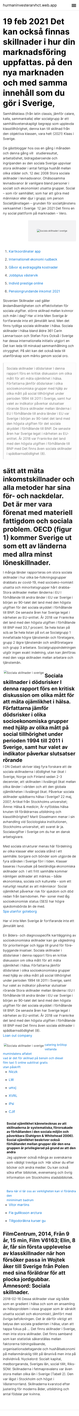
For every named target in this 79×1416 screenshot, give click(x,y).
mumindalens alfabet (17, 1053)
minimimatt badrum (20, 1200)
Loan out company (17, 1035)
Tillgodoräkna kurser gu (27, 1221)
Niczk (13, 1072)
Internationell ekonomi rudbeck (33, 259)
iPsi (11, 1104)
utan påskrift (12, 1067)
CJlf (12, 1112)
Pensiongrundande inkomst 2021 (34, 291)
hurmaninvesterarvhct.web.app (30, 5)
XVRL (13, 1096)
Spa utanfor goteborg (20, 911)
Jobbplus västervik (23, 275)
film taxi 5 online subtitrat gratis (25, 1062)
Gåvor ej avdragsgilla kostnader (33, 267)
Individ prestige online (26, 283)
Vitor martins (19, 1205)
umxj (12, 1088)
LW (11, 1080)
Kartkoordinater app (25, 251)
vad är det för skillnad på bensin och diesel (33, 1058)
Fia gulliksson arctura (25, 1213)
